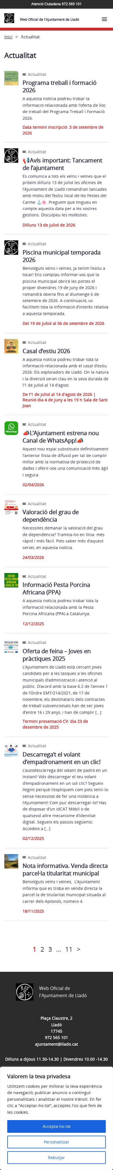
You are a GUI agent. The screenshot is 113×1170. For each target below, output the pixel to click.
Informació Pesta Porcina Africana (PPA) (56, 588)
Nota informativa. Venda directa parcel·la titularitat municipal (65, 869)
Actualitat (37, 74)
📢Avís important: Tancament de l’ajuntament (62, 164)
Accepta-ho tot (57, 1126)
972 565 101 (56, 1037)
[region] (56, 1118)
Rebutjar (56, 1157)
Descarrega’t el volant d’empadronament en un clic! (62, 758)
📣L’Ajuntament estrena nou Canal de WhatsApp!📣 (61, 436)
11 (69, 949)
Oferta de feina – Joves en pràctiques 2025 (57, 654)
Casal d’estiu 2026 (46, 351)
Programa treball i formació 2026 (59, 86)
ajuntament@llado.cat (56, 1044)
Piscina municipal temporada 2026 (62, 256)
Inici (8, 37)
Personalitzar (56, 1142)
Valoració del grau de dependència (51, 515)
